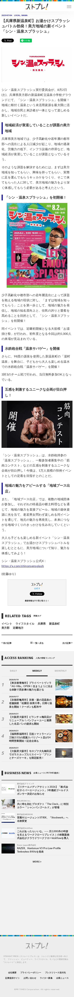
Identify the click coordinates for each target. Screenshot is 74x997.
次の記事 (66, 643)
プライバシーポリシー (30, 973)
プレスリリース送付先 (55, 973)
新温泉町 (54, 623)
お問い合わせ (30, 978)
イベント (7, 623)
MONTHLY (61, 670)
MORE (36, 861)
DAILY (13, 670)
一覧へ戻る (37, 643)
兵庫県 (42, 623)
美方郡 (5, 628)
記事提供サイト (12, 978)
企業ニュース (62, 978)
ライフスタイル (25, 623)
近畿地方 (18, 628)
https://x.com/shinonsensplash (23, 566)
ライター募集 (46, 978)
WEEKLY (37, 670)
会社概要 (12, 973)
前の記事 (7, 643)
